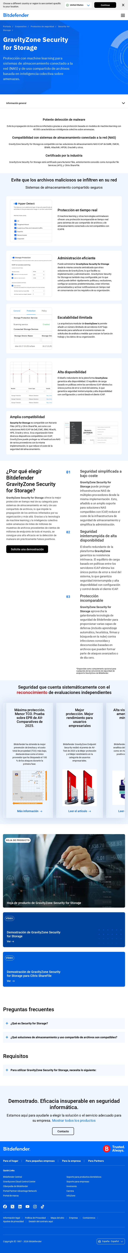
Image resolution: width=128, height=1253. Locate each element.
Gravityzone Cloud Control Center (19, 1181)
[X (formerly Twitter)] (12, 1206)
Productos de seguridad (42, 26)
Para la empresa (71, 1160)
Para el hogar (10, 1160)
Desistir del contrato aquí (41, 1221)
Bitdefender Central (12, 1176)
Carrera (70, 1191)
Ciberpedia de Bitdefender (15, 1186)
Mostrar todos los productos (74, 1120)
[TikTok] (42, 1206)
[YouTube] (27, 1206)
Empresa (73, 1217)
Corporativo (21, 26)
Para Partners (96, 1160)
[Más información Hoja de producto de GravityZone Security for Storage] (64, 871)
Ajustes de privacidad (13, 1221)
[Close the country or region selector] (123, 5)
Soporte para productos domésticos (83, 1176)
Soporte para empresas (77, 1181)
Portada (7, 26)
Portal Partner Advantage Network (20, 1191)
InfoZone (70, 1195)
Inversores (71, 1186)
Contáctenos (89, 1217)
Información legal (11, 1217)
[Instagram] (35, 1206)
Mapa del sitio (57, 1217)
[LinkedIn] (20, 1206)
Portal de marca (11, 1195)
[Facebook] (5, 1206)
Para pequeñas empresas (40, 1160)
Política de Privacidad (35, 1217)
